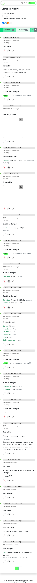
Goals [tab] (10, 30)
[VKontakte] (3, 23)
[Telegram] (5, 23)
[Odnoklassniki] (8, 23)
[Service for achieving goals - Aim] (3, 3)
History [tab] (24, 30)
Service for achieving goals (18, 581)
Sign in (31, 3)
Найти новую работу (11, 463)
